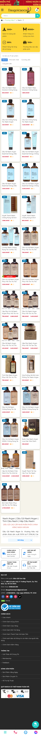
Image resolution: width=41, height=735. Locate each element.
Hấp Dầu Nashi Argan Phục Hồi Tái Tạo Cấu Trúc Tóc (29, 344)
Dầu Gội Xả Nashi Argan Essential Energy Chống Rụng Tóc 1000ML (30, 185)
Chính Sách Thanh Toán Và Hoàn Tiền (15, 634)
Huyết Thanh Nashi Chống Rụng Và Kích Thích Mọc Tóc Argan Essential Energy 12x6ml (10, 217)
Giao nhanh (6, 617)
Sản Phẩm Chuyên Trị (10, 676)
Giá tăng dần (25, 60)
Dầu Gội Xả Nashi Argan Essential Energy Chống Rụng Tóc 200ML (30, 153)
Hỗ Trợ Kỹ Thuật (8, 681)
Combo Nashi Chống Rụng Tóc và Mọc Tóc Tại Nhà (9, 249)
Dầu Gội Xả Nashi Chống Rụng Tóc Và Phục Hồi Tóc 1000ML (9, 408)
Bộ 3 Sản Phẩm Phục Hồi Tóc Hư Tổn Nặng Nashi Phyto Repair (9, 504)
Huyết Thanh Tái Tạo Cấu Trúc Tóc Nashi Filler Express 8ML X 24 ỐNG (30, 472)
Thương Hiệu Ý (10, 20)
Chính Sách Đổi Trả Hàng (11, 630)
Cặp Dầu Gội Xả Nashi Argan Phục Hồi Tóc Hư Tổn (10, 312)
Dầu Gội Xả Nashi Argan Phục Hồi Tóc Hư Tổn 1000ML (30, 280)
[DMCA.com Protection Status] (6, 600)
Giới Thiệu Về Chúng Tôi (10, 654)
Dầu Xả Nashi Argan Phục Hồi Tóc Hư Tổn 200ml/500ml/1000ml (9, 344)
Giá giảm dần (7, 64)
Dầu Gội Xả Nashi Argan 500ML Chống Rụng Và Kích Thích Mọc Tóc (30, 408)
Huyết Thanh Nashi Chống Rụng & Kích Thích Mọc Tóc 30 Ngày (30, 217)
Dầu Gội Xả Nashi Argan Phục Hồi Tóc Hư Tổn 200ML (30, 249)
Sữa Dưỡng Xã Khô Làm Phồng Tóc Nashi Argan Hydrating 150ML (30, 376)
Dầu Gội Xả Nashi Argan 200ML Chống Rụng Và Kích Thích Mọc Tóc (10, 440)
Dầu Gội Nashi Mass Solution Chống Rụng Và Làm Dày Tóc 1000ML (30, 89)
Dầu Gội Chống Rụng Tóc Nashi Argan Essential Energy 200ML (10, 121)
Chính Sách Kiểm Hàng (10, 645)
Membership (6, 658)
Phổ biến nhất (14, 60)
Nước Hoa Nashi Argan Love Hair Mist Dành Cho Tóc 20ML (30, 440)
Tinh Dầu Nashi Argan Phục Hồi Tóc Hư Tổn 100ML (9, 376)
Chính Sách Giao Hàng (10, 626)
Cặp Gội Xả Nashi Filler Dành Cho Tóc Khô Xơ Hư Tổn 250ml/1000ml (10, 472)
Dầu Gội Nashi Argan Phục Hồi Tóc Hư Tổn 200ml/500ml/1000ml (29, 312)
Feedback (5, 663)
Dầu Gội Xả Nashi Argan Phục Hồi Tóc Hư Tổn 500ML (10, 280)
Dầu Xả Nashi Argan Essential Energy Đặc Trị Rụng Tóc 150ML (9, 153)
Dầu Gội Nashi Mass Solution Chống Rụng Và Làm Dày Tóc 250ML (10, 89)
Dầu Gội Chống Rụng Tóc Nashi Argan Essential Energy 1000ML (29, 121)
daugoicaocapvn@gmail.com (16, 590)
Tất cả (4, 60)
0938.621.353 (13, 587)
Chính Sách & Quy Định (10, 622)
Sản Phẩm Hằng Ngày (10, 672)
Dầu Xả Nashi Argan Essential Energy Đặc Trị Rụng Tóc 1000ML (9, 185)
